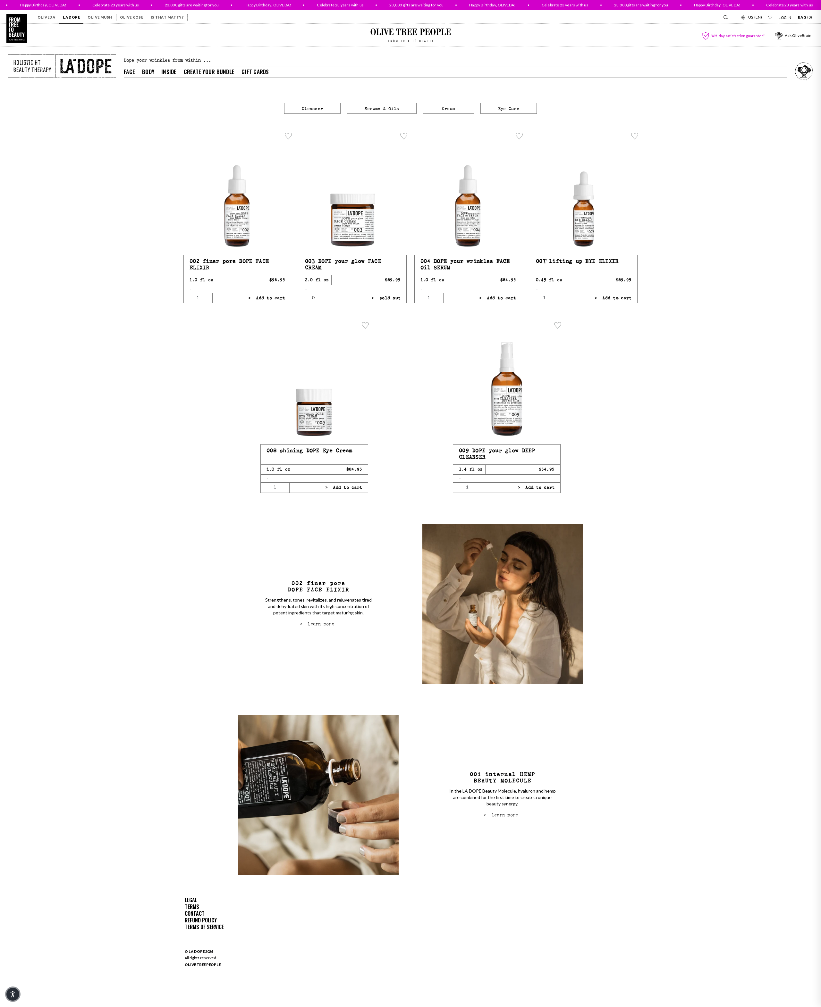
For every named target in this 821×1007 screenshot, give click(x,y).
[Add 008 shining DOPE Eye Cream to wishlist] (365, 325)
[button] (13, 994)
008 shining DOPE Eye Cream (309, 451)
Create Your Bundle (209, 72)
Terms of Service (204, 927)
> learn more (317, 624)
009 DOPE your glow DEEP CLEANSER (497, 454)
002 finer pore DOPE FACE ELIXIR (229, 264)
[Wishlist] (770, 17)
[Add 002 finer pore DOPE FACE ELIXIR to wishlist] (288, 135)
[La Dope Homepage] (62, 66)
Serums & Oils (382, 109)
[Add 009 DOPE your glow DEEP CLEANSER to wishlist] (557, 325)
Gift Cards (255, 72)
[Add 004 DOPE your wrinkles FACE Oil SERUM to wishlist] (519, 135)
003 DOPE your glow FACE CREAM (343, 264)
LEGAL (191, 900)
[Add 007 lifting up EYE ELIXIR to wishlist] (634, 135)
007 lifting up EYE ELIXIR (577, 261)
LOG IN (785, 17)
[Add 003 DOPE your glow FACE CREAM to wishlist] (403, 135)
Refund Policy (201, 920)
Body (148, 72)
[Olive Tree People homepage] (16, 28)
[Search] (725, 17)
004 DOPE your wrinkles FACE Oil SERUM (465, 264)
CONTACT (195, 913)
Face (129, 72)
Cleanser (312, 109)
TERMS (192, 907)
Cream (448, 109)
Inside (169, 72)
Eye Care (508, 109)
